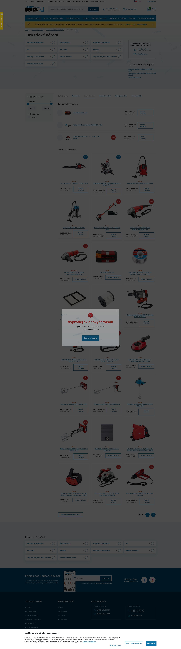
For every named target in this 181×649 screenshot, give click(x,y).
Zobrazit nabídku (90, 338)
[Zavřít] (116, 311)
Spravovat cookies (115, 645)
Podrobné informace (89, 642)
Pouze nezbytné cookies (134, 643)
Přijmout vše (151, 643)
